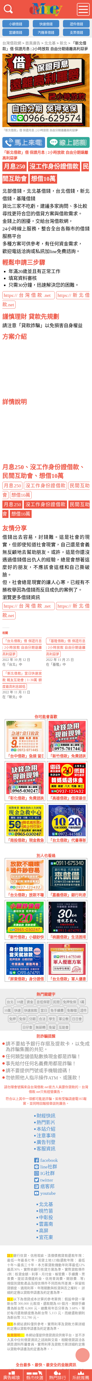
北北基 (46, 1204)
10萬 (7, 1010)
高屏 (43, 1230)
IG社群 (47, 1173)
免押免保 (69, 1002)
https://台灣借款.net (28, 295)
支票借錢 (76, 32)
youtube (48, 1193)
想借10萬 (20, 495)
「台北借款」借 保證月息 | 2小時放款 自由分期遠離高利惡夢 (22, 647)
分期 (32, 1019)
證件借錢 (76, 24)
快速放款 (30, 1010)
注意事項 (46, 1135)
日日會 (77, 1019)
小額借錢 (15, 24)
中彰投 (46, 1217)
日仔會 (27, 1027)
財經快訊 (46, 1116)
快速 (17, 1010)
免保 (22, 1019)
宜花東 (46, 1237)
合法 (42, 1019)
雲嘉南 (46, 1224)
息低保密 (43, 1002)
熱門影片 (46, 1122)
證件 (83, 1010)
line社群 (48, 1166)
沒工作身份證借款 (45, 485)
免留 (52, 1027)
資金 (30, 1002)
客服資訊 (46, 1148)
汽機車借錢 (46, 32)
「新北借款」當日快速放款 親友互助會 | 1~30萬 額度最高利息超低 (22, 680)
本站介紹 (46, 1129)
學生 (52, 1019)
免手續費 (57, 1010)
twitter (46, 1180)
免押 (12, 1019)
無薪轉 (41, 1027)
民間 (56, 1002)
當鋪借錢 (15, 32)
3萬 (81, 1002)
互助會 (64, 1027)
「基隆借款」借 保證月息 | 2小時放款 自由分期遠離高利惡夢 (65, 647)
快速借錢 (46, 24)
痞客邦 (47, 1186)
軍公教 (64, 1019)
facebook (49, 1160)
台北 (10, 1002)
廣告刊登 (46, 1142)
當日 (44, 1010)
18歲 (20, 1002)
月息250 (12, 485)
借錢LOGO (46, 9)
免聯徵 (72, 1010)
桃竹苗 (46, 1211)
